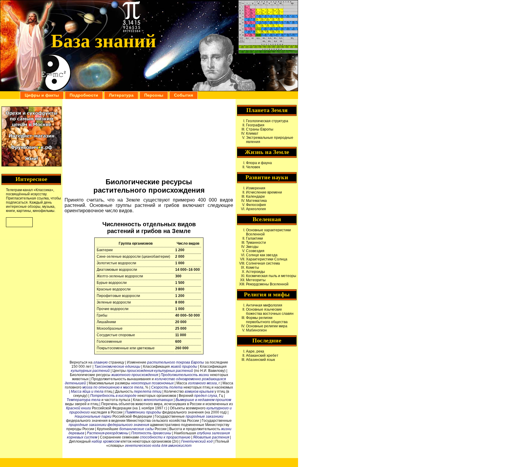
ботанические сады (136, 429)
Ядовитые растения (211, 437)
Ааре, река (255, 351)
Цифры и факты (42, 95)
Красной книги (78, 408)
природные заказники (204, 416)
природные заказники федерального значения (109, 425)
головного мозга (202, 383)
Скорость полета (167, 387)
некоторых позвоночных (152, 383)
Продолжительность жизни (185, 375)
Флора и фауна (259, 163)
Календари (255, 196)
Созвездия (255, 251)
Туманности (256, 242)
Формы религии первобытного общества (267, 320)
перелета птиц (148, 391)
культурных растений (90, 371)
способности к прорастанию (165, 437)
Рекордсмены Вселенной (267, 284)
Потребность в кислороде (113, 396)
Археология (256, 209)
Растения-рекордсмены (107, 433)
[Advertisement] (149, 137)
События (183, 95)
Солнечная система (263, 263)
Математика (256, 201)
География (255, 125)
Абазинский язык (260, 360)
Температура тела (84, 400)
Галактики (254, 238)
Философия (256, 205)
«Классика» (43, 190)
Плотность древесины (151, 433)
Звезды (252, 247)
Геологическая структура (267, 121)
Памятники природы (143, 412)
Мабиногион (256, 330)
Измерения (255, 188)
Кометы (252, 267)
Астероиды (255, 272)
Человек (253, 167)
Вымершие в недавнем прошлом (203, 400)
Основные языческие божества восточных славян (270, 311)
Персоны (153, 95)
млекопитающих (158, 400)
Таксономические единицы (117, 366)
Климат (252, 133)
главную (100, 362)
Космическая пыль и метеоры (271, 276)
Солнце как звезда (262, 255)
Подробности (84, 95)
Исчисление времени (264, 192)
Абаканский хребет (262, 355)
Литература (121, 95)
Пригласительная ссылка (27, 198)
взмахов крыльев (199, 391)
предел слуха (205, 396)
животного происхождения (134, 375)
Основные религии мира (266, 326)
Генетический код (197, 441)
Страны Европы (259, 129)
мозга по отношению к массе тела (112, 387)
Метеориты (256, 280)
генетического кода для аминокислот (158, 446)
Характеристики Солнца (266, 259)
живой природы (184, 366)
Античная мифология (264, 305)
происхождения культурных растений (160, 371)
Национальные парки (93, 416)
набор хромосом (106, 441)
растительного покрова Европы (175, 362)
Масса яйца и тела (87, 391)
